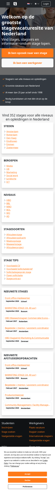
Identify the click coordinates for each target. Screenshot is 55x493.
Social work (12, 175)
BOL (8, 209)
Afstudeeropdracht (16, 237)
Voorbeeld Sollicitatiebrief (19, 268)
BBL (8, 203)
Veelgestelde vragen (12, 436)
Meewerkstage (13, 244)
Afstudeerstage (14, 234)
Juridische (11, 178)
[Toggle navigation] (8, 3)
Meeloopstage (13, 241)
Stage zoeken (8, 431)
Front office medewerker (17, 298)
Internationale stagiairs (41, 436)
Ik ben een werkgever (27, 63)
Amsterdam (12, 131)
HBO (8, 200)
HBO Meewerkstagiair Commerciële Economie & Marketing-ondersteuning (27, 318)
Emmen (10, 144)
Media (9, 165)
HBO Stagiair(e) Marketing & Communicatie (27, 337)
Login (46, 3)
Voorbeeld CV (13, 265)
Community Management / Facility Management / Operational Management (27, 404)
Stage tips (11, 260)
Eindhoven (11, 141)
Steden (9, 126)
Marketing (11, 172)
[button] (29, 3)
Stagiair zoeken (37, 431)
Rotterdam (11, 134)
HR (7, 169)
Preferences (27, 487)
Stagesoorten (14, 229)
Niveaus (9, 195)
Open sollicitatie (14, 275)
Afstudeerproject (15, 247)
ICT (8, 181)
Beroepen (11, 160)
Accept (27, 474)
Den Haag (11, 137)
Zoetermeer (12, 147)
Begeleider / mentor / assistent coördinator (27, 327)
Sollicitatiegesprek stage (18, 272)
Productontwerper (14, 394)
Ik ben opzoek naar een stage (27, 53)
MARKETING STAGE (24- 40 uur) (20, 307)
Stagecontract (13, 278)
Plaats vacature (37, 427)
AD (7, 216)
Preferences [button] (15, 466)
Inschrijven (7, 427)
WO (8, 213)
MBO (8, 206)
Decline (27, 480)
